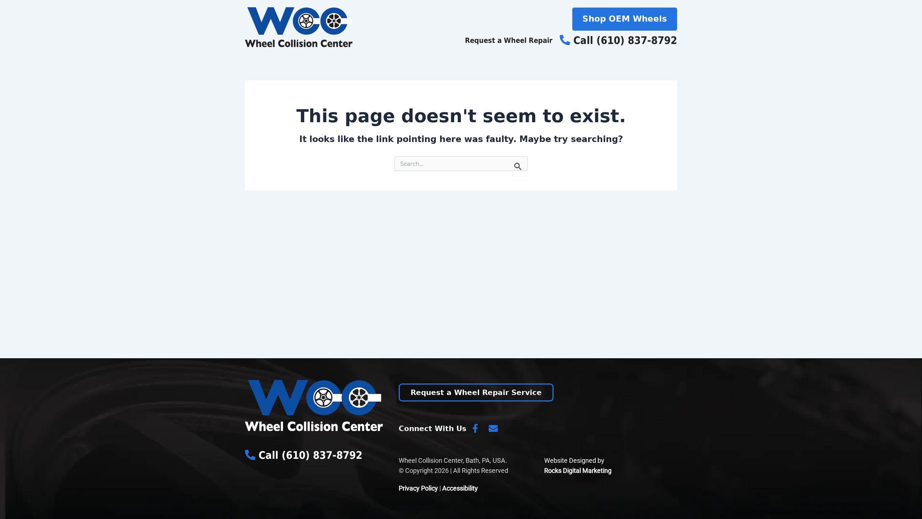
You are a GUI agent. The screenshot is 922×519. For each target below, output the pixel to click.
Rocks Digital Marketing (578, 470)
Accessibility (460, 488)
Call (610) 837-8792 (623, 40)
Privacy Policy (418, 488)
